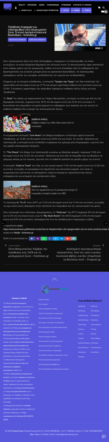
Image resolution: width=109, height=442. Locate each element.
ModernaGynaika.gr (84, 343)
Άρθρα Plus (26, 10)
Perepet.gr (81, 357)
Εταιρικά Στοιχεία (44, 299)
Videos (87, 10)
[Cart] (99, 7)
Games (76, 10)
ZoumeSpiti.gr (95, 352)
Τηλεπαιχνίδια (53, 5)
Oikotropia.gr (82, 352)
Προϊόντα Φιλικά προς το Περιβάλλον (50, 346)
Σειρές (42, 5)
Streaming (66, 5)
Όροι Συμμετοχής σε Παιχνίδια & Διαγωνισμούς (53, 327)
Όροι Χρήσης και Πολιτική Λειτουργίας (50, 318)
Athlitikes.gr (81, 311)
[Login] (16, 8)
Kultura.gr (81, 329)
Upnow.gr (93, 334)
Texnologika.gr (95, 311)
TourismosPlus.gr (96, 324)
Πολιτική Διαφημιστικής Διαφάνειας (49, 360)
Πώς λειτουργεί (43, 304)
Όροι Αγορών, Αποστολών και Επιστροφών (51, 322)
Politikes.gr (94, 306)
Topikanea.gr (94, 320)
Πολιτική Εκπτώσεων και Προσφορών (50, 350)
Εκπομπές (32, 5)
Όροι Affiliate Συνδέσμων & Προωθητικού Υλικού (53, 355)
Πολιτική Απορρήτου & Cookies (48, 309)
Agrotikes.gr (81, 306)
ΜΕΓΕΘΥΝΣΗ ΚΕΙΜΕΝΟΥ (17, 40)
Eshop (66, 10)
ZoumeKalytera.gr (96, 347)
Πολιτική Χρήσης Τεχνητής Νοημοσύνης (51, 341)
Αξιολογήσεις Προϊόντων (47, 10)
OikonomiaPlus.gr (83, 347)
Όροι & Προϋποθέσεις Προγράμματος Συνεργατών (54, 369)
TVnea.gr (93, 329)
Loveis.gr (81, 338)
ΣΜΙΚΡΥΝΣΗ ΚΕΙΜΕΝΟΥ (37, 40)
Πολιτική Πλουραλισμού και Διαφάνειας (51, 313)
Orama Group (17, 431)
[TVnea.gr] (7, 9)
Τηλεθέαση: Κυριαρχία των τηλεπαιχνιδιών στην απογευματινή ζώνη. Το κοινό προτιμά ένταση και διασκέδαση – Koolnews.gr (27, 31)
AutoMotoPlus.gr (83, 315)
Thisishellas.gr (95, 315)
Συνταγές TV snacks (82, 5)
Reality (22, 5)
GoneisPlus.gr (82, 324)
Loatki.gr (80, 334)
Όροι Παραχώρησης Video (46, 332)
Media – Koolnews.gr (23, 232)
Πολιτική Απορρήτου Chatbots (47, 336)
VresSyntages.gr (95, 338)
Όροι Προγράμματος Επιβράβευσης (49, 364)
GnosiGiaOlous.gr (83, 320)
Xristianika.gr (94, 343)
